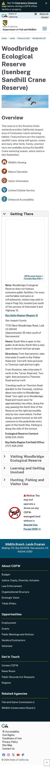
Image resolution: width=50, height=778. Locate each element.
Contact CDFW (10, 665)
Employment (9, 622)
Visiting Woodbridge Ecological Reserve (27, 458)
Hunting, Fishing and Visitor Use (27, 482)
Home (4, 38)
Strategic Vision (10, 597)
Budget (6, 574)
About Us (44, 14)
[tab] (25, 214)
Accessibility (12, 731)
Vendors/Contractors (13, 640)
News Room (8, 671)
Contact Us (8, 748)
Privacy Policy (10, 741)
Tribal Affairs (9, 603)
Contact (44, 17)
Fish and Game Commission (25, 702)
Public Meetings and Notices (18, 634)
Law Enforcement (12, 586)
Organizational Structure (15, 592)
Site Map (7, 745)
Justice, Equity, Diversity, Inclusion (20, 580)
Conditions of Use (12, 738)
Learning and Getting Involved (27, 470)
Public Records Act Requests (18, 677)
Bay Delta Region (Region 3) (21, 315)
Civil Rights (8, 735)
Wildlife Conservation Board (25, 707)
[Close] (46, 3)
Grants (5, 628)
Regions (6, 682)
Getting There (21, 214)
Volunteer (7, 646)
